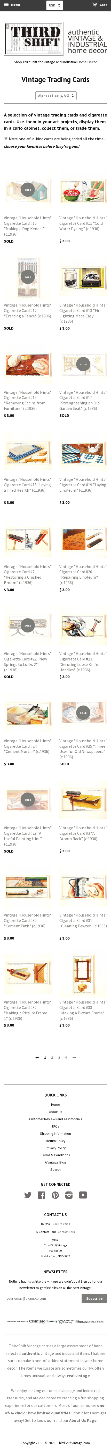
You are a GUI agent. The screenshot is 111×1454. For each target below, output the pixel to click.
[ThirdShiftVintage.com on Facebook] (41, 1197)
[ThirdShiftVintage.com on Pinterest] (55, 1197)
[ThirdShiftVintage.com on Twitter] (28, 1197)
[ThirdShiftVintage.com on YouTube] (83, 1197)
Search (55, 1169)
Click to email (61, 1224)
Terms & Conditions (55, 1155)
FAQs (55, 1126)
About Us (55, 1112)
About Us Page (83, 1420)
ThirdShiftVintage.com (73, 1443)
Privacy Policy (56, 1148)
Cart (103, 4)
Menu (15, 4)
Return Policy (55, 1141)
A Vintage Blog (55, 1162)
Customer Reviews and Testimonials (55, 1119)
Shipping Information (55, 1133)
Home (55, 1104)
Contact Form (67, 1232)
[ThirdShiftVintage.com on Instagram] (69, 1197)
